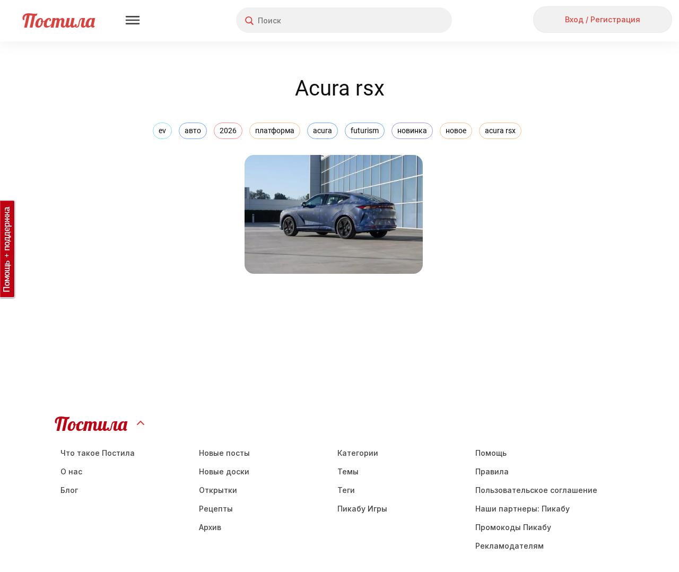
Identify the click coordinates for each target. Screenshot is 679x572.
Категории (357, 452)
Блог (69, 490)
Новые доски (224, 471)
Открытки (218, 490)
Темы (348, 471)
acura (322, 130)
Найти (404, 20)
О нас (71, 471)
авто (193, 130)
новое (456, 130)
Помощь (491, 452)
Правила (492, 471)
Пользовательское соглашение (536, 490)
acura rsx (500, 130)
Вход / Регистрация (602, 19)
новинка (412, 130)
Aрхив (210, 527)
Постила (58, 20)
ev (162, 130)
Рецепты (216, 508)
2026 (228, 130)
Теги (346, 490)
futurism (365, 130)
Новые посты (224, 452)
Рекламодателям (509, 545)
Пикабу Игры (362, 508)
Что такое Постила (97, 452)
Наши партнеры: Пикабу (522, 508)
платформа (274, 130)
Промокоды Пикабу (513, 527)
